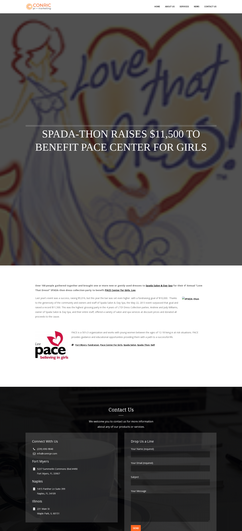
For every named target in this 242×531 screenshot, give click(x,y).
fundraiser (93, 345)
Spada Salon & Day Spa (159, 285)
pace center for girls (111, 345)
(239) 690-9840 (45, 448)
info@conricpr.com (47, 453)
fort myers (81, 345)
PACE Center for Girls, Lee (120, 290)
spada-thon (143, 345)
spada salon (129, 345)
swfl (153, 345)
